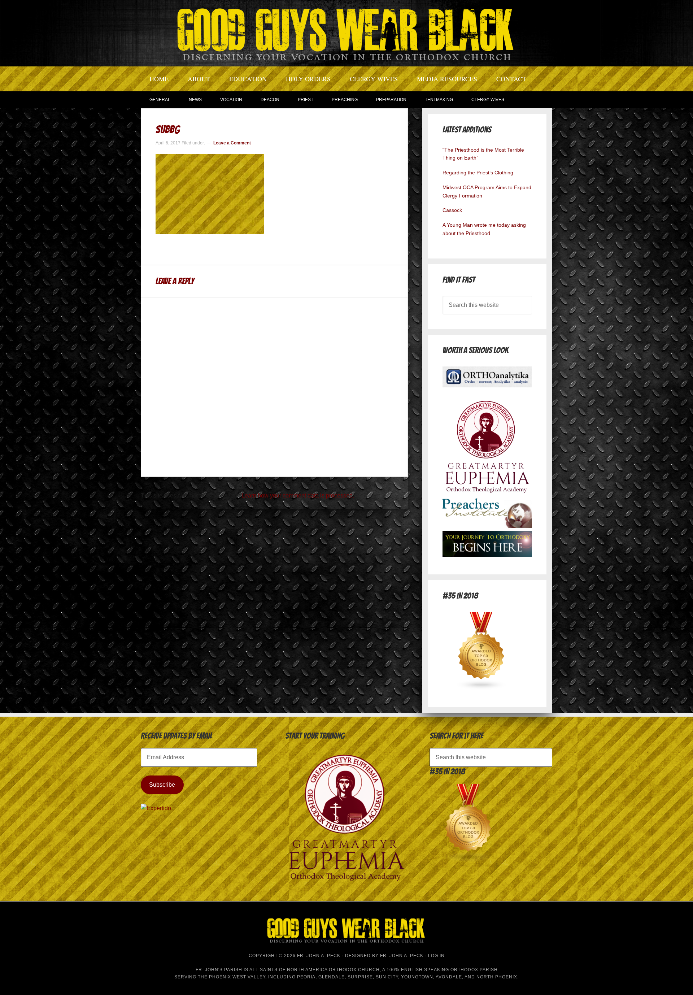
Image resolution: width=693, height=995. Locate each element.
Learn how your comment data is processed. (297, 495)
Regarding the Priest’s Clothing (478, 172)
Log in (436, 955)
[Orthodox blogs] (481, 688)
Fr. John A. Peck (401, 955)
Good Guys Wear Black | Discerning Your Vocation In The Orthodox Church (346, 32)
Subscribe (162, 785)
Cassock (452, 210)
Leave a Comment (232, 142)
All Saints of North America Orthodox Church (314, 969)
